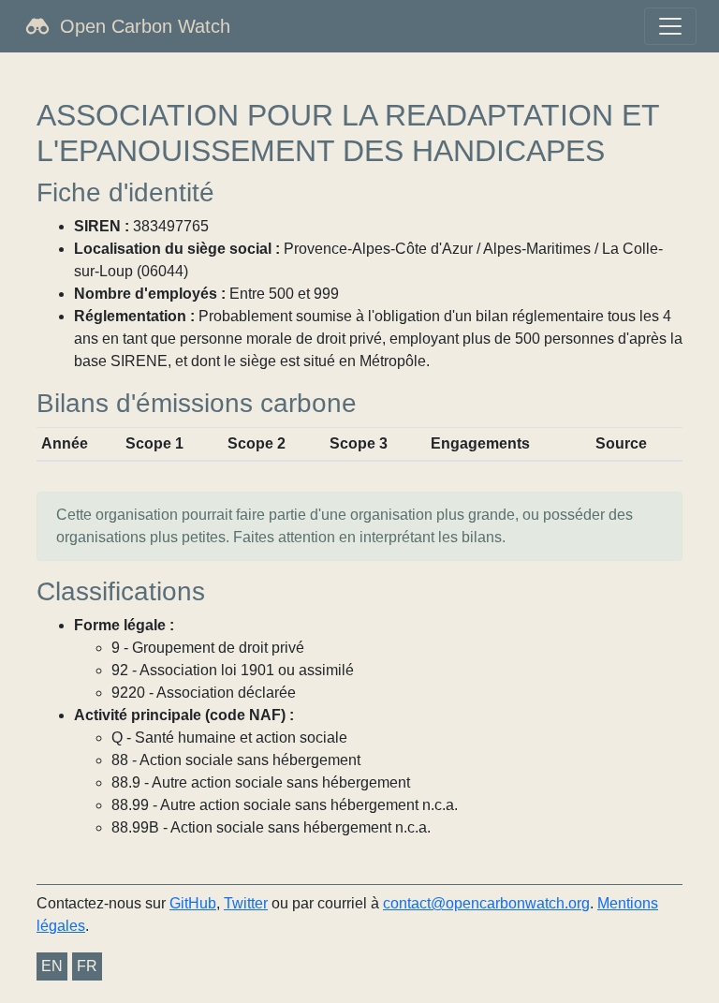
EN (52, 966)
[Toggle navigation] (670, 26)
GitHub (192, 903)
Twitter (246, 903)
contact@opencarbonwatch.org (486, 903)
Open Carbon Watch (145, 26)
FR (87, 966)
